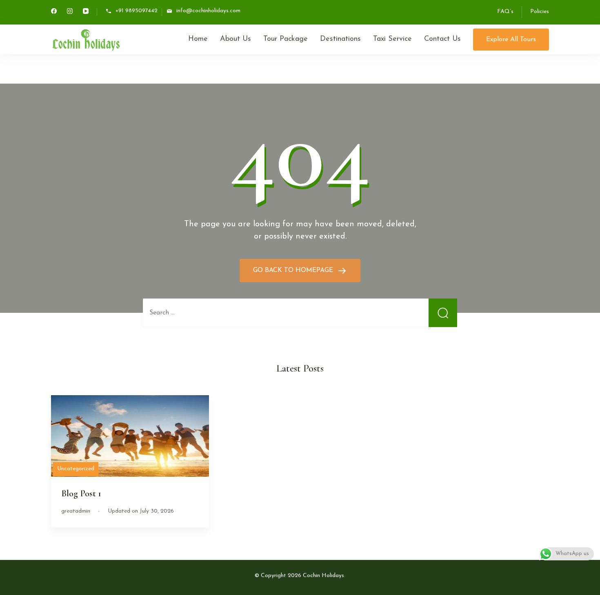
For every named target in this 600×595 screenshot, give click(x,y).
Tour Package (285, 39)
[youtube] (86, 12)
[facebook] (54, 12)
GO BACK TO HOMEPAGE (294, 270)
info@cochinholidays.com (208, 11)
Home (198, 39)
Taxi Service (392, 39)
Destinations (340, 39)
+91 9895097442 (137, 11)
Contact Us (442, 39)
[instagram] (70, 12)
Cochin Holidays (323, 576)
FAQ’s (505, 12)
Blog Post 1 (81, 493)
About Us (235, 39)
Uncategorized (75, 469)
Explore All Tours (511, 39)
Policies (539, 12)
